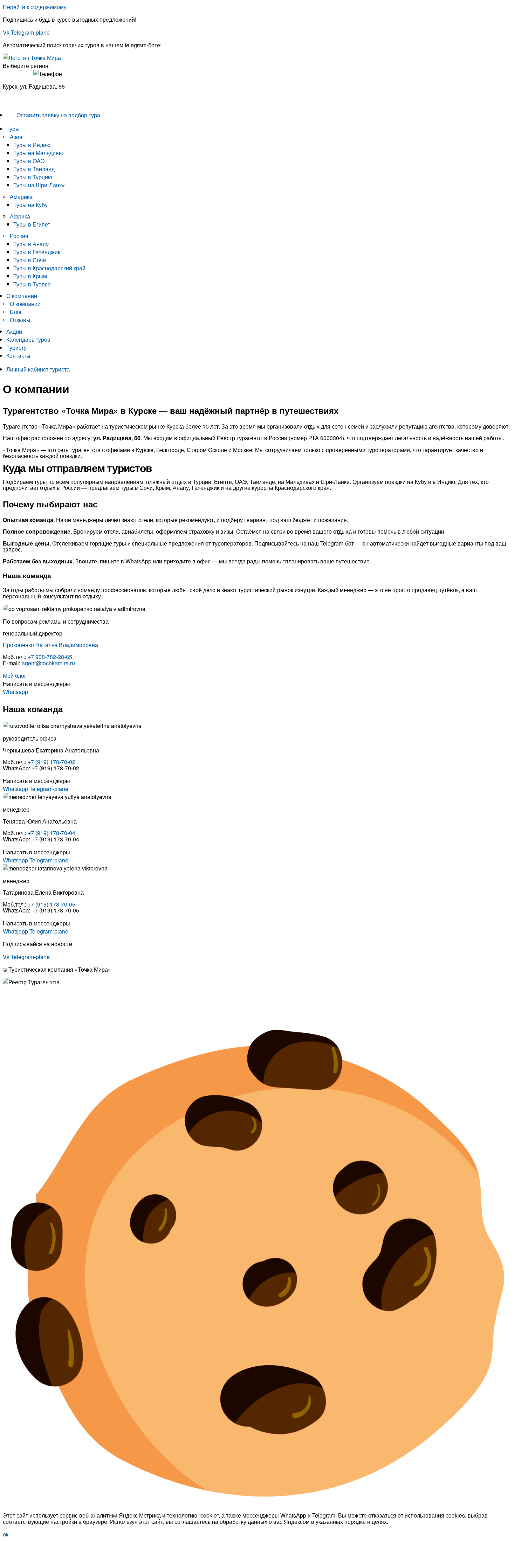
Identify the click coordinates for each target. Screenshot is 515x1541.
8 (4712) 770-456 (24, 99)
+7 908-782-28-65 (50, 657)
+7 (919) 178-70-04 (51, 833)
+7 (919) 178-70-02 (51, 762)
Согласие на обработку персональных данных (63, 1001)
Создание (15, 1012)
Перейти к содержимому (35, 7)
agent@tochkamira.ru (48, 663)
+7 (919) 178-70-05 (51, 904)
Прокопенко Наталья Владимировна (50, 645)
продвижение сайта (60, 1012)
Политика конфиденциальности (44, 995)
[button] (259, 129)
